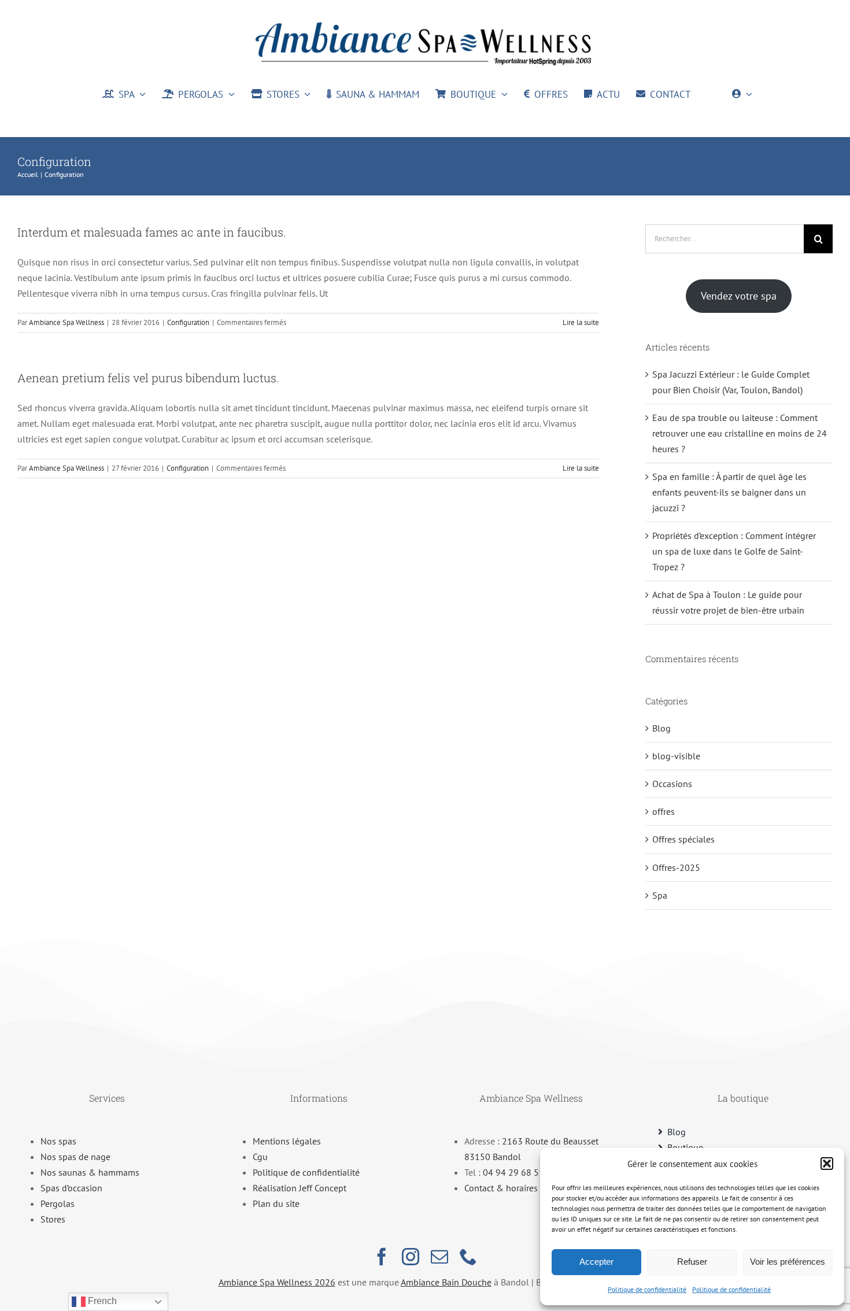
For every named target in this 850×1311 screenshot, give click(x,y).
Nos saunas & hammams (89, 1172)
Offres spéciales (683, 839)
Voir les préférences (787, 1261)
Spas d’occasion (71, 1188)
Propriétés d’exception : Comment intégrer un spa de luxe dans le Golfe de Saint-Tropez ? (734, 551)
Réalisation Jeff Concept (299, 1188)
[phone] (468, 1256)
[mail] (439, 1256)
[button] (827, 1163)
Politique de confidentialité (647, 1289)
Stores (52, 1219)
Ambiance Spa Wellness (66, 322)
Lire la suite (581, 322)
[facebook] (381, 1256)
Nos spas (58, 1141)
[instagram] (410, 1256)
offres (663, 811)
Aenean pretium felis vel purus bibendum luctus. (148, 377)
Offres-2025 (676, 867)
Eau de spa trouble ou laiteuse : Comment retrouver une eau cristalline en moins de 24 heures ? (739, 433)
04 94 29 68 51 (513, 1172)
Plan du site (276, 1203)
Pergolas (57, 1203)
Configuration (188, 322)
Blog (661, 728)
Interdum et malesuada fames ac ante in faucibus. (151, 231)
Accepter (596, 1261)
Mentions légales (287, 1141)
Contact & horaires (501, 1188)
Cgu (260, 1156)
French (101, 1301)
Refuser (692, 1261)
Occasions (672, 783)
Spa (659, 895)
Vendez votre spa (739, 295)
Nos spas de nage (75, 1156)
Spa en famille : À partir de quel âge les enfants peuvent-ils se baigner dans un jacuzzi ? (729, 492)
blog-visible (676, 756)
